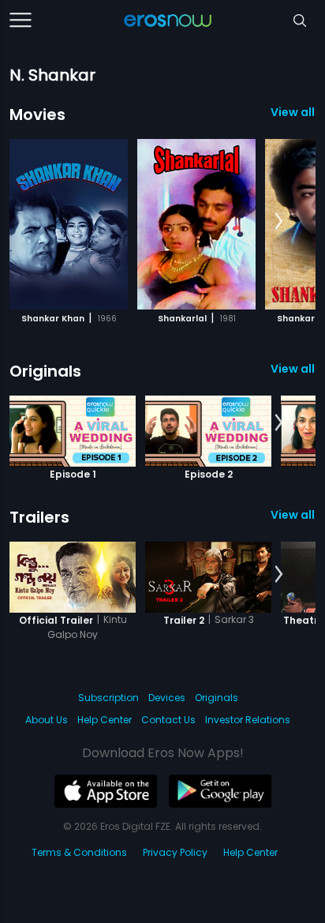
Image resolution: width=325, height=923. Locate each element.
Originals (45, 371)
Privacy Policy (175, 852)
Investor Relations (247, 719)
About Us (46, 719)
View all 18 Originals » (293, 369)
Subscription (108, 697)
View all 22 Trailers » (293, 515)
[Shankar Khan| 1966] (68, 224)
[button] (279, 222)
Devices (166, 697)
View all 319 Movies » (293, 112)
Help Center (104, 719)
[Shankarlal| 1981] (196, 224)
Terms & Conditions (79, 852)
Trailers (39, 517)
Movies (37, 114)
